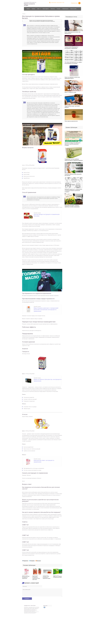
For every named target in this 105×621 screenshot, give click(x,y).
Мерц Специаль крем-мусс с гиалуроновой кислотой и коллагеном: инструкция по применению (46, 309)
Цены (38, 8)
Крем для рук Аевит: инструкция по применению (26, 577)
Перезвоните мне (74, 3)
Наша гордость (46, 8)
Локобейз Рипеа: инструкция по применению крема (46, 577)
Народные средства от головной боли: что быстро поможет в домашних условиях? (73, 190)
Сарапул (33, 8)
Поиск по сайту (73, 8)
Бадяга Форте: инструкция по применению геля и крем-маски (36, 578)
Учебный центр (65, 8)
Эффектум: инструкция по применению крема (57, 577)
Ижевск (28, 8)
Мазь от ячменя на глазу (70, 92)
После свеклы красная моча (71, 121)
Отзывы (58, 8)
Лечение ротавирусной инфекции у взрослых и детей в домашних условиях (73, 144)
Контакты (53, 8)
